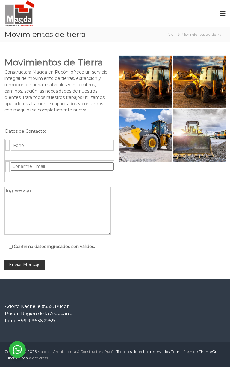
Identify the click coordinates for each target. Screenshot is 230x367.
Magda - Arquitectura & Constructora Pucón (76, 351)
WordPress (38, 358)
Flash (187, 351)
